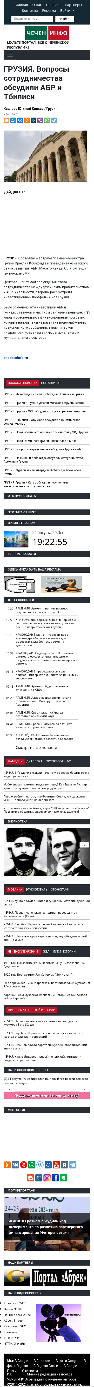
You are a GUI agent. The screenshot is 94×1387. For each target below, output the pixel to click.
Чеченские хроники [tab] (23, 951)
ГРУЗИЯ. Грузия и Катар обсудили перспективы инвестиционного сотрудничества (36, 484)
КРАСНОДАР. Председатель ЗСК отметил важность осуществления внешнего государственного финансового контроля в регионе (46, 658)
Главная (21, 4)
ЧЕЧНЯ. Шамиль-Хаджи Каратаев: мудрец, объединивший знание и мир (45, 938)
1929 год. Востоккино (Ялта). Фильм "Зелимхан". (38, 975)
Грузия (51, 109)
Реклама (49, 10)
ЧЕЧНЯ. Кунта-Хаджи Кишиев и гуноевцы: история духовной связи (47, 902)
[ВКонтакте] (20, 120)
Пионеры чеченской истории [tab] (31, 1010)
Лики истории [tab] (64, 951)
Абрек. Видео (13, 1320)
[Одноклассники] (27, 120)
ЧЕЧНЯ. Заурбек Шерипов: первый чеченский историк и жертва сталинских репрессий (43, 926)
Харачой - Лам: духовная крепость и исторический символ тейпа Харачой (45, 996)
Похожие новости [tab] (22, 383)
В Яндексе (42, 1361)
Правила (53, 4)
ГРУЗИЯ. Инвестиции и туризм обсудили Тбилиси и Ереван (44, 394)
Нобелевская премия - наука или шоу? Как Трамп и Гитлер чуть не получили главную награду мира (45, 786)
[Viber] (40, 120)
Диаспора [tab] (34, 761)
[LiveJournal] (33, 120)
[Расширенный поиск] (77, 18)
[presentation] (84, 844)
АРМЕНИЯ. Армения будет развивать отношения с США (42, 688)
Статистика (31, 1371)
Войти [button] (65, 10)
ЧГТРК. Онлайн (14, 1344)
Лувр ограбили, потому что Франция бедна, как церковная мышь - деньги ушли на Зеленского (45, 798)
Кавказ (9, 109)
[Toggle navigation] (10, 55)
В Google (21, 1361)
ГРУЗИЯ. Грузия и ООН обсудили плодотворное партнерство (45, 411)
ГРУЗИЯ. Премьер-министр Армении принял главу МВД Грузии (46, 432)
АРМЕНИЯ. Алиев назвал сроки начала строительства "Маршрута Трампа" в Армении (43, 701)
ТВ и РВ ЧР (11, 1338)
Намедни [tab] (15, 761)
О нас (37, 4)
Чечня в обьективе (17, 1315)
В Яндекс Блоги (46, 1366)
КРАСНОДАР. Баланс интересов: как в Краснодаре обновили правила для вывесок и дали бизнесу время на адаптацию (42, 640)
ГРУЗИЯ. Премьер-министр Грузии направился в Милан (41, 441)
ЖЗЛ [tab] (46, 951)
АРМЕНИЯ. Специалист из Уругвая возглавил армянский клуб (40, 714)
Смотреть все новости (36, 747)
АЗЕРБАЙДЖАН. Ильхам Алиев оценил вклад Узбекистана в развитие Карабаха (44, 737)
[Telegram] (54, 120)
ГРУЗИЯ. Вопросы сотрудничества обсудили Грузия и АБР (43, 449)
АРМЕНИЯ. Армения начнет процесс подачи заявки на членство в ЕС (42, 610)
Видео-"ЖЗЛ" (13, 1309)
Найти (64, 19)
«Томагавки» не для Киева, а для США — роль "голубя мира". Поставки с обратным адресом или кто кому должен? (47, 810)
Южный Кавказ (31, 109)
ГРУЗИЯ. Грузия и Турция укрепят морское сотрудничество (44, 403)
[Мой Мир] (13, 120)
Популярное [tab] (50, 383)
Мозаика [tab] (15, 889)
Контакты (30, 10)
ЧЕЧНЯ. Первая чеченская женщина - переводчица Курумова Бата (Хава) (40, 914)
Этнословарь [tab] (36, 889)
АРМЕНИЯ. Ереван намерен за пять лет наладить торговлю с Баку (44, 725)
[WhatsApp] (47, 120)
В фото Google (67, 1361)
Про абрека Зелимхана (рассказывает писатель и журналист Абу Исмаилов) (47, 984)
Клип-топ (10, 1332)
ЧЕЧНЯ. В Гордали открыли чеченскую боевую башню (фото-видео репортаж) (47, 774)
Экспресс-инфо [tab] (58, 761)
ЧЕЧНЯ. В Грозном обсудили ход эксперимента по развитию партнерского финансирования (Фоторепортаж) (45, 1227)
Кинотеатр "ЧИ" (15, 1326)
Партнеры (73, 4)
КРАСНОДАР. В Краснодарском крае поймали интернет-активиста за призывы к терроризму (47, 674)
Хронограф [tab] (60, 889)
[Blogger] (6, 120)
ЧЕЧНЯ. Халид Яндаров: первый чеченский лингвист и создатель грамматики (42, 1058)
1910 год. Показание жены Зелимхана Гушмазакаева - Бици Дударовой (46, 964)
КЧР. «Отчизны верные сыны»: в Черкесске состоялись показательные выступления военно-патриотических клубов (46, 623)
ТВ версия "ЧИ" (15, 1303)
